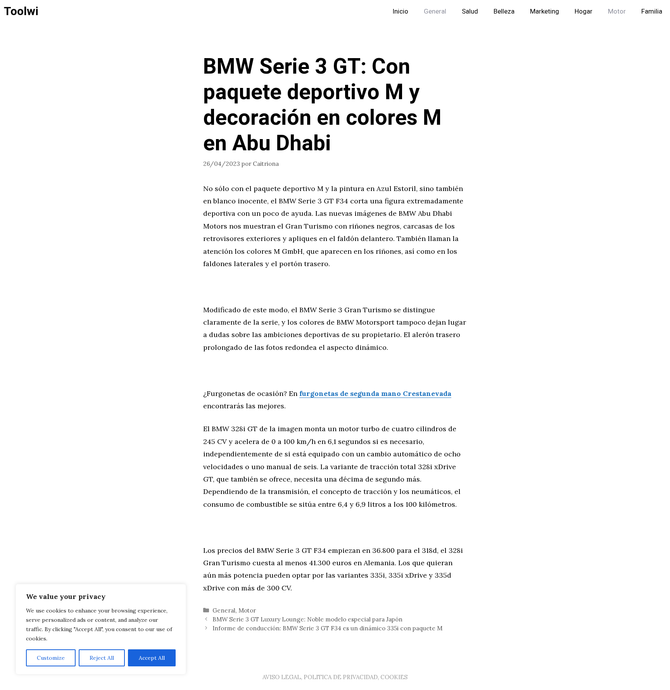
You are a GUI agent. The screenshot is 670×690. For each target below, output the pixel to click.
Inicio (400, 11)
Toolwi (21, 11)
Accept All (152, 657)
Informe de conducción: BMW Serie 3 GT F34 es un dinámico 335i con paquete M (327, 628)
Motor (617, 11)
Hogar (583, 11)
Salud (470, 11)
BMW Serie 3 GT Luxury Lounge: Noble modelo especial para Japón (307, 619)
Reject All (102, 657)
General (435, 11)
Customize (51, 657)
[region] (101, 629)
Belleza (504, 11)
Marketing (544, 11)
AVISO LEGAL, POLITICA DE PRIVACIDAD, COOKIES (335, 677)
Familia (651, 11)
